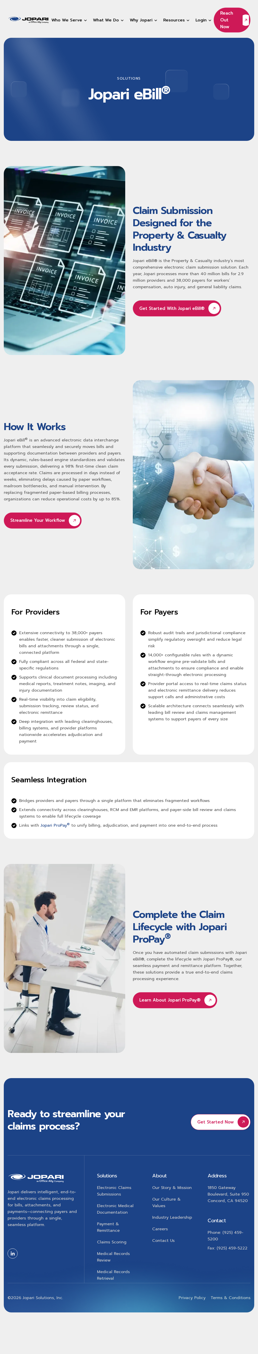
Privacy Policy (192, 1298)
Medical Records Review (113, 1257)
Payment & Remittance (108, 1227)
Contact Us (163, 1241)
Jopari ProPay (55, 825)
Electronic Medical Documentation (115, 1209)
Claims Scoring (111, 1242)
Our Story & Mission (172, 1188)
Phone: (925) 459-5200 (225, 1236)
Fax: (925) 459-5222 (227, 1248)
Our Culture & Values (166, 1202)
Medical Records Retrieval (113, 1275)
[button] (69, 20)
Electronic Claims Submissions (114, 1191)
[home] (28, 20)
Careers (160, 1229)
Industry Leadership (172, 1217)
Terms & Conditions (230, 1298)
